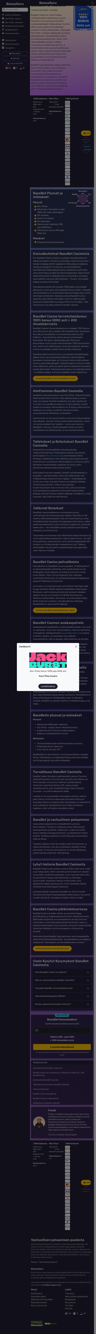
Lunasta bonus (48, 686)
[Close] (76, 647)
